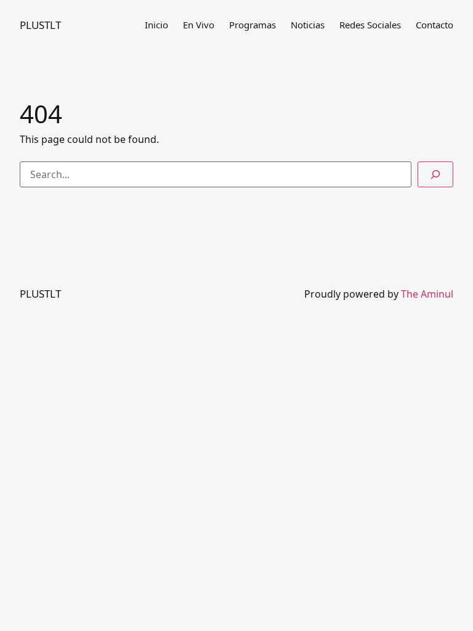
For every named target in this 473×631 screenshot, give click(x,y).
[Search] (435, 174)
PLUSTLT (40, 25)
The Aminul (427, 294)
